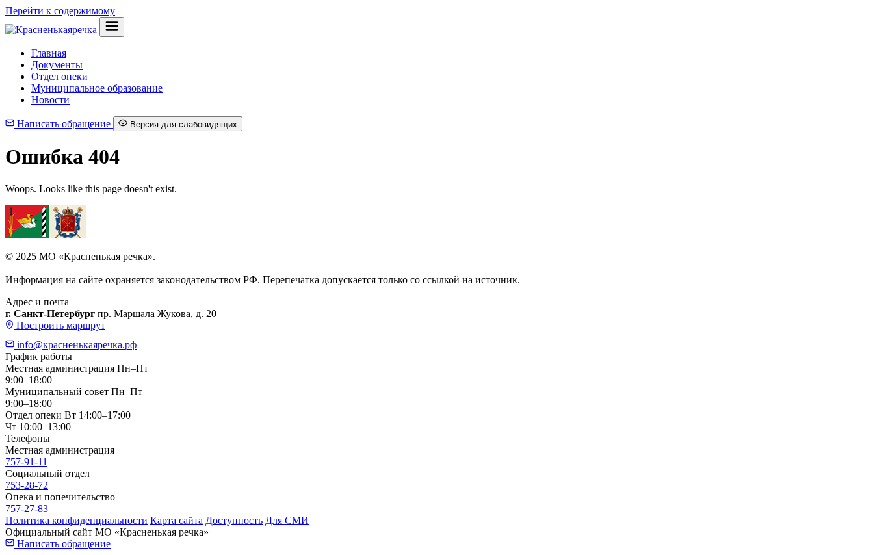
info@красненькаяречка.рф (75, 344)
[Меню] (111, 27)
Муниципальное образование (97, 88)
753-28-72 (26, 485)
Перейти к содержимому (60, 10)
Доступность (234, 520)
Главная (48, 52)
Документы (57, 64)
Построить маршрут (59, 325)
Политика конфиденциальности (76, 520)
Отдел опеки (59, 76)
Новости (50, 99)
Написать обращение (63, 123)
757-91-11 (26, 461)
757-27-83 (26, 508)
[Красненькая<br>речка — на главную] (52, 29)
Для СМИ (287, 520)
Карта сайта (176, 520)
